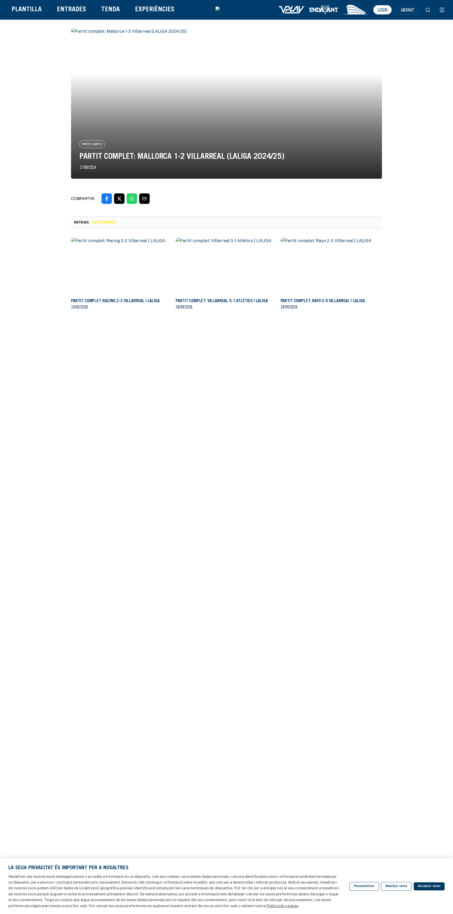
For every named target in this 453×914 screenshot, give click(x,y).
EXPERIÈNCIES (154, 10)
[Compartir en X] (119, 198)
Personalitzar (364, 886)
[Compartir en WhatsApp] (132, 198)
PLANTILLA (27, 10)
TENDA (110, 10)
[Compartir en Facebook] (106, 198)
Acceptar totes (429, 886)
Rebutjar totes (396, 886)
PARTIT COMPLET (92, 144)
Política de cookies (282, 906)
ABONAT (407, 10)
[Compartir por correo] (144, 198)
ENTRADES (71, 10)
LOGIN (382, 10)
